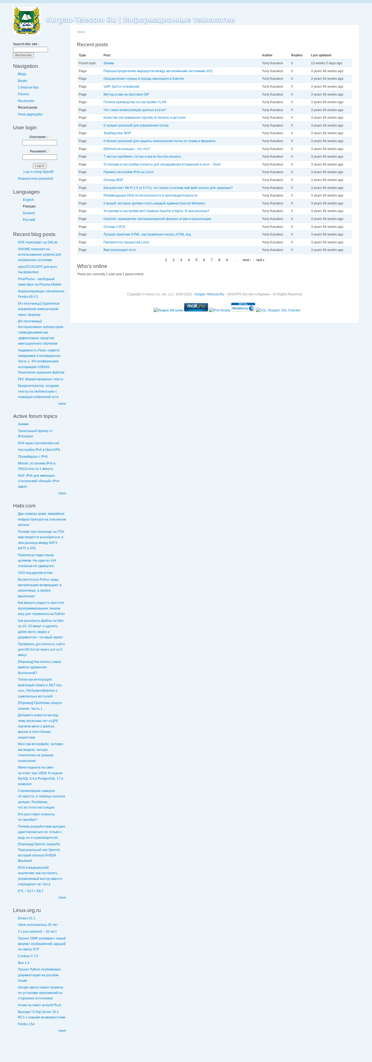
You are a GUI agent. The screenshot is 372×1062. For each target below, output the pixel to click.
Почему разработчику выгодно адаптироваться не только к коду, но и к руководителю (41, 832)
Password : (40, 151)
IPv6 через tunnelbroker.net (38, 443)
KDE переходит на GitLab (37, 242)
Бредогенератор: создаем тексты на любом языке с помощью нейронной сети (38, 391)
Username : (39, 137)
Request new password (35, 178)
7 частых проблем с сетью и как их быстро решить (142, 156)
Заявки (23, 424)
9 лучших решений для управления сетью (136, 125)
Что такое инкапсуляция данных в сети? (134, 110)
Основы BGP (113, 180)
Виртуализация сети (119, 250)
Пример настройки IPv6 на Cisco (128, 172)
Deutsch (29, 213)
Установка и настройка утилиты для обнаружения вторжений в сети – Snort (162, 164)
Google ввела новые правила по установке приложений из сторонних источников (40, 993)
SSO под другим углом (35, 573)
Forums (23, 94)
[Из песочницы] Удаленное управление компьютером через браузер (39, 309)
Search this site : (26, 44)
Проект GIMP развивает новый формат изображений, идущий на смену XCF (42, 943)
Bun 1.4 (23, 963)
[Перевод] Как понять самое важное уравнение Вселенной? (39, 667)
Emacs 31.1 (26, 918)
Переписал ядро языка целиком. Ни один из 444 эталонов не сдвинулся (37, 560)
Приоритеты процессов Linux (126, 242)
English (28, 200)
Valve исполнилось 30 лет (38, 925)
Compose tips (28, 87)
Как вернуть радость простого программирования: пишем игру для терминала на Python (41, 608)
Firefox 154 (26, 1024)
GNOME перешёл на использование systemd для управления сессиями (39, 254)
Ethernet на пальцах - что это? (126, 149)
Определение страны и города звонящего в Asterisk (143, 79)
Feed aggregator (30, 114)
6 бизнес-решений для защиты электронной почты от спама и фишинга (159, 141)
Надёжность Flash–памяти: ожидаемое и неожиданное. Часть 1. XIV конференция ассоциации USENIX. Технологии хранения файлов (41, 361)
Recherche (26, 101)
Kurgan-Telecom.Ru (209, 294)
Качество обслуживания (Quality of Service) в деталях (144, 118)
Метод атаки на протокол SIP (126, 94)
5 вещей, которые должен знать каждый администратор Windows (154, 203)
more (62, 404)
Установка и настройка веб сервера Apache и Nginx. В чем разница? (156, 211)
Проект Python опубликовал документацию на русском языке (39, 975)
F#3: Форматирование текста (40, 379)
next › (247, 260)
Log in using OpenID (38, 172)
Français (29, 206)
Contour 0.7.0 (28, 956)
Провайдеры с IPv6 (33, 456)
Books (22, 81)
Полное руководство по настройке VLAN (134, 102)
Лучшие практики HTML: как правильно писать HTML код (147, 234)
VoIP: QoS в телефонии (121, 86)
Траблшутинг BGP (117, 133)
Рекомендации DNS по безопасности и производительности (150, 195)
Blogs (22, 74)
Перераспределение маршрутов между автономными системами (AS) (157, 71)
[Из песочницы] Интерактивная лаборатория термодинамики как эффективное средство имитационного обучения (40, 332)
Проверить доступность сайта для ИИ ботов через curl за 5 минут (41, 649)
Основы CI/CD (114, 227)
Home (81, 31)
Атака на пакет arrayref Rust (39, 1005)
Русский (29, 220)
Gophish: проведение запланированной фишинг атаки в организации (157, 219)
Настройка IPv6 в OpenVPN (39, 450)
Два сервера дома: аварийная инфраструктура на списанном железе (42, 519)
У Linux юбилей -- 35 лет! (37, 932)
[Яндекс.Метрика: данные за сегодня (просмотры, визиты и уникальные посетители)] (168, 310)
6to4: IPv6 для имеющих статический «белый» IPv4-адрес (39, 481)
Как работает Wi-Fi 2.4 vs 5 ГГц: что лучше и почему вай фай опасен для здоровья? (168, 188)
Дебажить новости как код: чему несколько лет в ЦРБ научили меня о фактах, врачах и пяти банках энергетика (38, 726)
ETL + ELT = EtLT (30, 891)
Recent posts (27, 107)
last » (260, 260)
